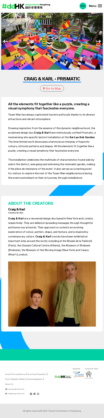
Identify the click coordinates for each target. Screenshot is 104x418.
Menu (93, 5)
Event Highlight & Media (15, 379)
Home (7, 374)
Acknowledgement (35, 379)
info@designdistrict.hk (16, 393)
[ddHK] (26, 5)
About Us (9, 384)
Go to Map (53, 88)
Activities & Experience (36, 374)
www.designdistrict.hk (15, 389)
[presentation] (6, 41)
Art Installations (18, 374)
